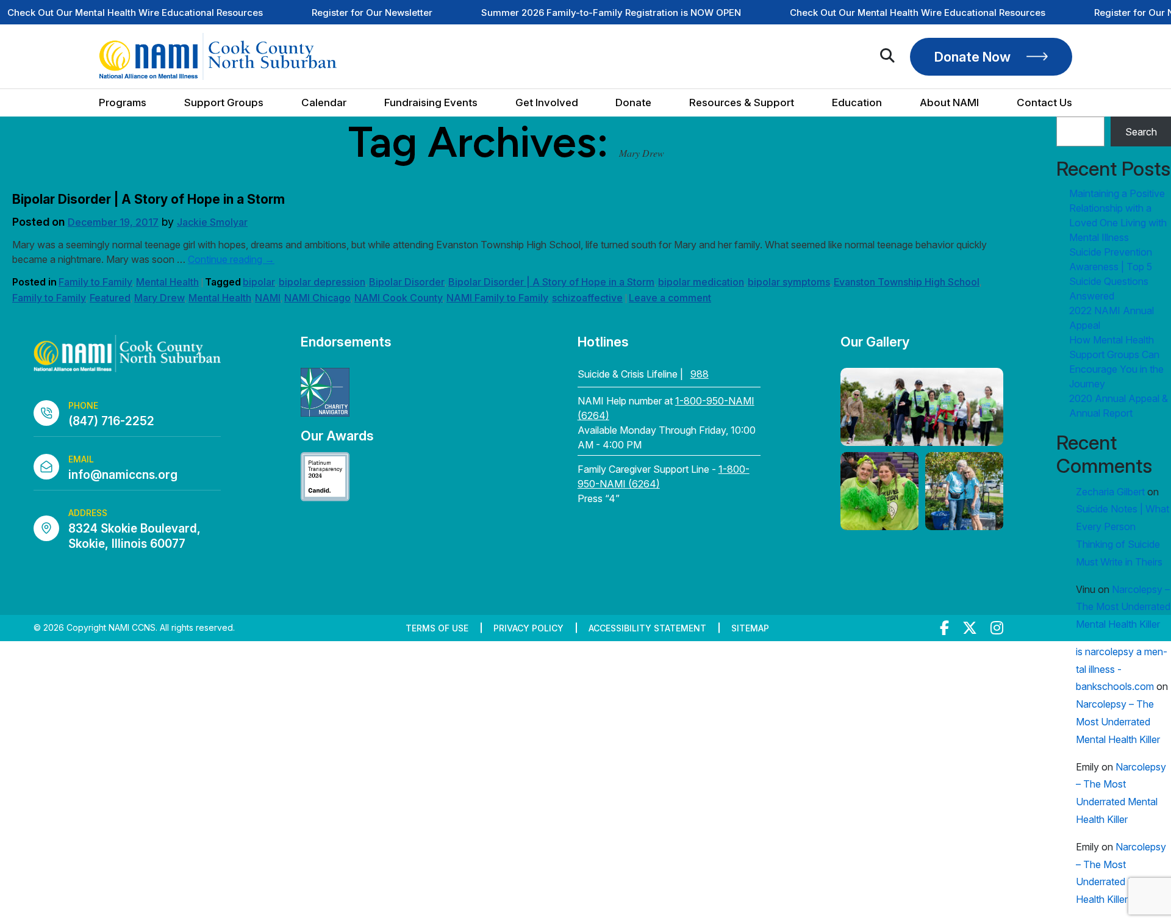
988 (699, 374)
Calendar (323, 103)
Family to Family (95, 282)
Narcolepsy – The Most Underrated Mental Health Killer (1123, 607)
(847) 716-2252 (111, 421)
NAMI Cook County (398, 298)
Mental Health (167, 282)
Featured (110, 298)
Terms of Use (437, 628)
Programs (122, 103)
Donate (633, 103)
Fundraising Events (431, 103)
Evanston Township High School (906, 282)
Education (857, 103)
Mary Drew (159, 298)
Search (1141, 132)
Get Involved (546, 103)
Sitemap (750, 628)
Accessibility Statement (647, 628)
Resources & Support (741, 103)
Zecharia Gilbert (1110, 492)
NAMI (268, 298)
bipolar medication (701, 282)
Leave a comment (670, 298)
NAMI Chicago (317, 298)
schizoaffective (587, 298)
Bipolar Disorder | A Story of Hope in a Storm (148, 199)
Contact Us (1044, 103)
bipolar (259, 282)
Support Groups (223, 103)
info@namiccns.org (122, 475)
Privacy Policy (528, 628)
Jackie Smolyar (212, 222)
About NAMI (949, 103)
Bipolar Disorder (407, 282)
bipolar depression (322, 282)
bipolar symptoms (789, 282)
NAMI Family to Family (497, 298)
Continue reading (231, 259)
